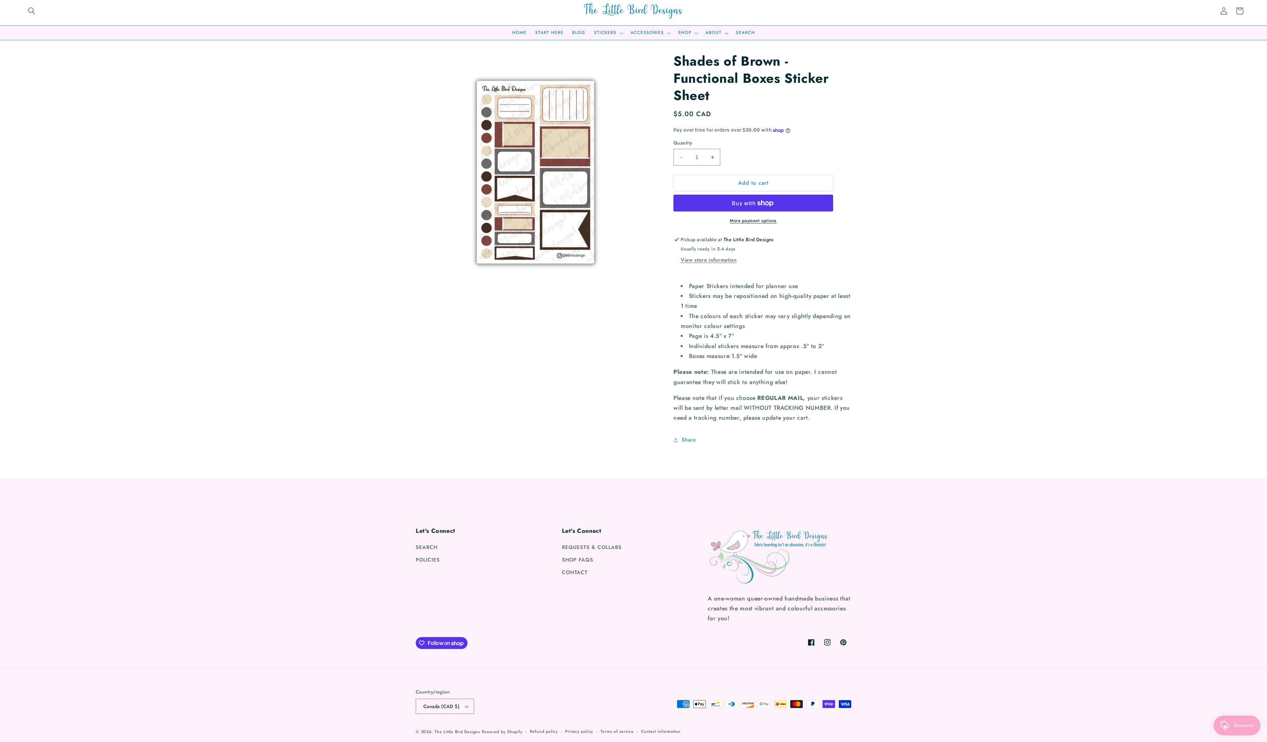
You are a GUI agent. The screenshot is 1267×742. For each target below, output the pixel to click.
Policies (428, 560)
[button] (32, 11)
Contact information (661, 731)
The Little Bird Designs (457, 732)
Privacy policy (579, 731)
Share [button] (689, 439)
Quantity (683, 143)
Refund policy (544, 731)
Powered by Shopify (502, 732)
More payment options (753, 220)
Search (427, 547)
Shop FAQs (577, 560)
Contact (575, 572)
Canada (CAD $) (441, 706)
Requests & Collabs (592, 547)
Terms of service (617, 731)
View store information (709, 260)
